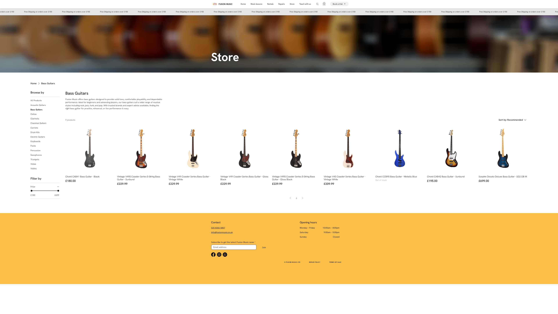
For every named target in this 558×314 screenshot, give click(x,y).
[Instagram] (219, 254)
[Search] (317, 4)
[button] (292, 4)
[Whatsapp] (225, 254)
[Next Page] (302, 198)
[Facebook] (213, 254)
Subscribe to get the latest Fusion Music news (233, 242)
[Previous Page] (290, 198)
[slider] (31, 190)
